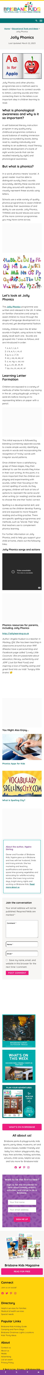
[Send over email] (38, 1372)
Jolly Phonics (14, 306)
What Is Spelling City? (13, 800)
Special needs (7, 1314)
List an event (6, 1359)
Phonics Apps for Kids (13, 763)
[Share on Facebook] (5, 1372)
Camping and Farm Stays (12, 1329)
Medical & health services (12, 1311)
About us (5, 1350)
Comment (11, 923)
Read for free (22, 1271)
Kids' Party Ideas (8, 1335)
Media (4, 1353)
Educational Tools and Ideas (25, 28)
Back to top (9, 1369)
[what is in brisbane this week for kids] (18, 1051)
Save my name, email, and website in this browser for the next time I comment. (21, 963)
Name (10, 944)
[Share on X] (16, 1372)
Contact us (6, 1347)
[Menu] (41, 20)
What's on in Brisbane (22, 1127)
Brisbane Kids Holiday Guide (14, 1326)
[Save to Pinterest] (27, 1372)
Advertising (6, 1356)
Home (7, 28)
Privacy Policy (7, 1362)
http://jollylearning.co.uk (15, 633)
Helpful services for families (13, 1308)
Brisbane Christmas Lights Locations (17, 1332)
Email (10, 954)
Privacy (20, 1369)
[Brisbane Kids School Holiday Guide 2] (18, 1086)
